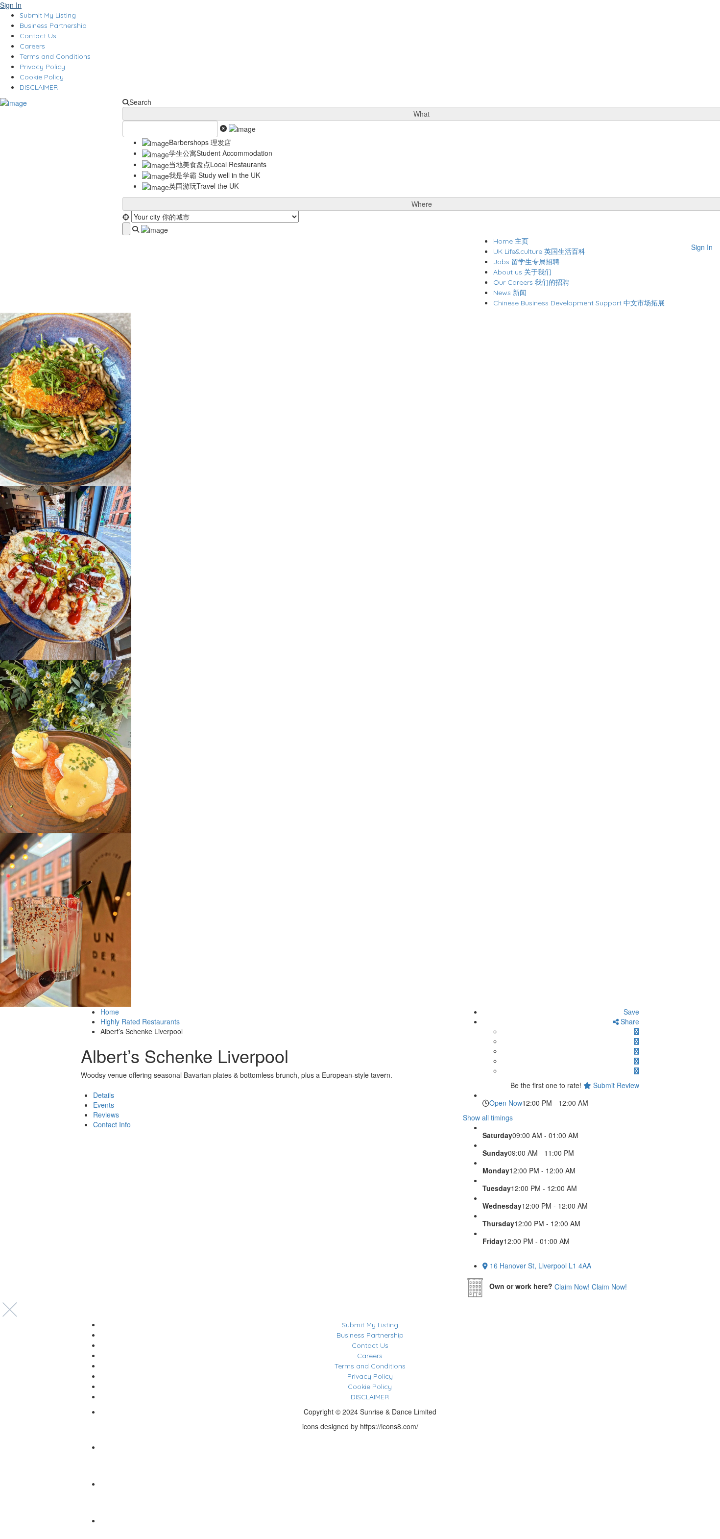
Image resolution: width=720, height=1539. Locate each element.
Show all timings (488, 1117)
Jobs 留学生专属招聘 (526, 261)
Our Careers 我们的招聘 (531, 282)
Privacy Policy (42, 66)
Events (103, 1105)
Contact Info (112, 1124)
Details (103, 1095)
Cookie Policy (42, 77)
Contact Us (38, 35)
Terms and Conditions (55, 56)
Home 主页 (510, 241)
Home (109, 1012)
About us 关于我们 (522, 272)
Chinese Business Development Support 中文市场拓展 (579, 302)
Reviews (106, 1114)
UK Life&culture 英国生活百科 (539, 251)
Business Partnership (53, 25)
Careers (32, 46)
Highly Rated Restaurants (140, 1021)
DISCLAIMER (39, 87)
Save (630, 1012)
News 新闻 (510, 292)
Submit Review (615, 1085)
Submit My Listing (48, 15)
